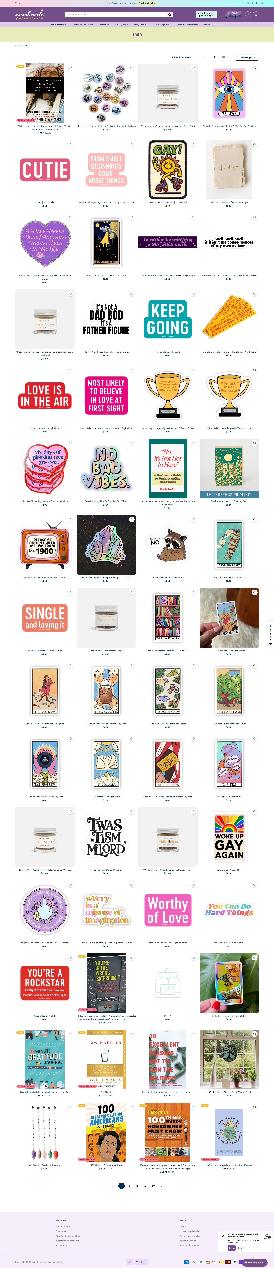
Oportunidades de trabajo (68, 1236)
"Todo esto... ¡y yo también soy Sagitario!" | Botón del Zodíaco (106, 126)
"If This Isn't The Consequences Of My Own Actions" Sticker (229, 275)
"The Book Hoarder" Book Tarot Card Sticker (167, 650)
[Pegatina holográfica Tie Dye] (106, 468)
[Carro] (256, 14)
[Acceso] (248, 14)
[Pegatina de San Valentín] (168, 910)
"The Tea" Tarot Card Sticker (229, 796)
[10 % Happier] (106, 1059)
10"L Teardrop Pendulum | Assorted (44, 1165)
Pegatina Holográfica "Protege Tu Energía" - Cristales (106, 577)
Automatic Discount (173, 3)
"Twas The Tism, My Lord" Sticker (106, 869)
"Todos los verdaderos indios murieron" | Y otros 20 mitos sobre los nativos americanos (45, 128)
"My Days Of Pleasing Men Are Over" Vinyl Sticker (45, 501)
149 (152, 1186)
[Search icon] (169, 14)
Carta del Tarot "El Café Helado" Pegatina (106, 723)
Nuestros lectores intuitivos (82, 24)
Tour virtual (61, 1231)
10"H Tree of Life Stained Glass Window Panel (229, 1092)
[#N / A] (168, 983)
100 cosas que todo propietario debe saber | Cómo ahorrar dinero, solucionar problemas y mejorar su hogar (167, 1167)
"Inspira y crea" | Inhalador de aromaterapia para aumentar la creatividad (44, 353)
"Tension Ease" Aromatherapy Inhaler (106, 650)
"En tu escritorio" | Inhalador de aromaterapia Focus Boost (168, 126)
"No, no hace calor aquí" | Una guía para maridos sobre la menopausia (167, 503)
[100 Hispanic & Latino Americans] (106, 1132)
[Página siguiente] (162, 1186)
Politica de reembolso (190, 1236)
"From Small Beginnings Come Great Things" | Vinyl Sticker (106, 202)
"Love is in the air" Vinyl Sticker (45, 428)
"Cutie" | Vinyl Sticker (44, 202)
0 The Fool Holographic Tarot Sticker (229, 1015)
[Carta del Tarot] (45, 691)
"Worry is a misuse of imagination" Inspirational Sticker (106, 942)
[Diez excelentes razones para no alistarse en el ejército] (168, 1059)
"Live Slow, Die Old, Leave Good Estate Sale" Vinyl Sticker (229, 351)
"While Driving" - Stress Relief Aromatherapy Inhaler (167, 869)
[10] (229, 1059)
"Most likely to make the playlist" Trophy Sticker (229, 428)
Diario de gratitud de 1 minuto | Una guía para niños (44, 1092)
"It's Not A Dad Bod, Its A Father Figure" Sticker (106, 351)
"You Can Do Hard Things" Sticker (229, 942)
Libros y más (121, 24)
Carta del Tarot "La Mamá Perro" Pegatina (45, 723)
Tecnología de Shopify (53, 1261)
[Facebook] (244, 3)
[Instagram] (248, 3)
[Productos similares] (70, 68)
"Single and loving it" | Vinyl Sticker (45, 650)
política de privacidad (190, 1231)
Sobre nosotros (58, 24)
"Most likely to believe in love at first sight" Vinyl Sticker (106, 428)
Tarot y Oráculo (140, 24)
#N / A (167, 1015)
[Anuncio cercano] (262, 3)
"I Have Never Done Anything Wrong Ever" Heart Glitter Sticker (44, 277)
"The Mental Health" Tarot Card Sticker (168, 723)
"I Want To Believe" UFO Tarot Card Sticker (106, 275)
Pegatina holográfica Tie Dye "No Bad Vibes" (106, 501)
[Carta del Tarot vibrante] (229, 93)
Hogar (18, 45)
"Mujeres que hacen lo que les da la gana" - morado (44, 942)
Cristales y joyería (162, 24)
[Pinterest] (252, 3)
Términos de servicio (189, 1245)
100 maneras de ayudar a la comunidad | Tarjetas (229, 1165)
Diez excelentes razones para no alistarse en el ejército (167, 1092)
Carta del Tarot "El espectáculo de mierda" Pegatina (167, 796)
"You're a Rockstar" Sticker (45, 1015)
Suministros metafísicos (187, 24)
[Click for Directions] (206, 14)
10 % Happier (106, 1092)
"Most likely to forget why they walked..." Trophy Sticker (167, 428)
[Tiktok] (256, 3)
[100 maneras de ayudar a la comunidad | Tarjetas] (229, 1132)
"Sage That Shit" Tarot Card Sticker (229, 577)
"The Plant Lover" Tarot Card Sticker (229, 723)
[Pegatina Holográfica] (106, 545)
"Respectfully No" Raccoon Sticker (168, 577)
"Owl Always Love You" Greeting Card (229, 501)
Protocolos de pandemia (67, 1240)
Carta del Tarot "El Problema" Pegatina (45, 796)
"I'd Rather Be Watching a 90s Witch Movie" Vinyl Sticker (168, 275)
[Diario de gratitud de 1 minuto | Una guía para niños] (45, 1059)
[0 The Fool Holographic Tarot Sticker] (229, 983)
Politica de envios (188, 1240)
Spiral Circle (36, 1261)
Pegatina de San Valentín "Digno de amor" (168, 942)
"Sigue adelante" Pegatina (168, 351)
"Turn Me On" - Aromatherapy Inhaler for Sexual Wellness (45, 869)
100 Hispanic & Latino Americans (106, 1165)
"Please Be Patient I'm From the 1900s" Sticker (45, 577)
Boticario (104, 24)
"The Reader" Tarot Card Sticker (106, 796)
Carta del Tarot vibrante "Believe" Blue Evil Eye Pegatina (229, 126)
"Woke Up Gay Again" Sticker (229, 869)
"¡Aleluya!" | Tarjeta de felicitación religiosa (229, 202)
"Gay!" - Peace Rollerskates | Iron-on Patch (167, 202)
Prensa (183, 1226)
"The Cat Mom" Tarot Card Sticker (229, 650)
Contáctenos (62, 1245)
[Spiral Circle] (29, 14)
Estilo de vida (210, 24)
